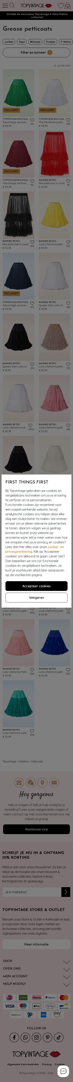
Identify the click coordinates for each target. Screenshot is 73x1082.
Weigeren (36, 598)
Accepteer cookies (36, 586)
